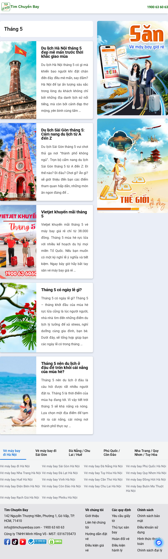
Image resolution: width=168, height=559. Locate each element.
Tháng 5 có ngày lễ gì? (61, 289)
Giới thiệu (92, 516)
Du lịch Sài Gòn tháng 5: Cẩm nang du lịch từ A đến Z (63, 134)
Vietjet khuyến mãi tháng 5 (64, 213)
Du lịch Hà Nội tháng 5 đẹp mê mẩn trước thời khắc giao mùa (62, 52)
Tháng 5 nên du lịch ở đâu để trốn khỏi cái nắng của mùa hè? (64, 367)
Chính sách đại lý (149, 550)
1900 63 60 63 (157, 7)
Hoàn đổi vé (120, 539)
